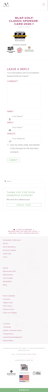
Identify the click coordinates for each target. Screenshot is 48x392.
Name (10, 111)
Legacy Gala (8, 303)
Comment (12, 81)
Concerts (6, 299)
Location (6, 324)
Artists (5, 243)
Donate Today (24, 205)
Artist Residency (9, 247)
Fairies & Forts (8, 309)
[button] (43, 4)
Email (10, 122)
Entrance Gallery (9, 250)
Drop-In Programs (10, 313)
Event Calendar (9, 296)
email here (31, 354)
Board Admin (8, 341)
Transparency (8, 334)
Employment (8, 275)
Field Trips (7, 254)
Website (11, 134)
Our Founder (8, 278)
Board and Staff (9, 271)
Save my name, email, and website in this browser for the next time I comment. (25, 148)
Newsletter (7, 281)
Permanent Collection (12, 240)
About (5, 268)
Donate (24, 390)
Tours (5, 257)
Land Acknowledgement (12, 337)
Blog (5, 285)
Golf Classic (7, 306)
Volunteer (7, 327)
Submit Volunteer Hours (12, 330)
